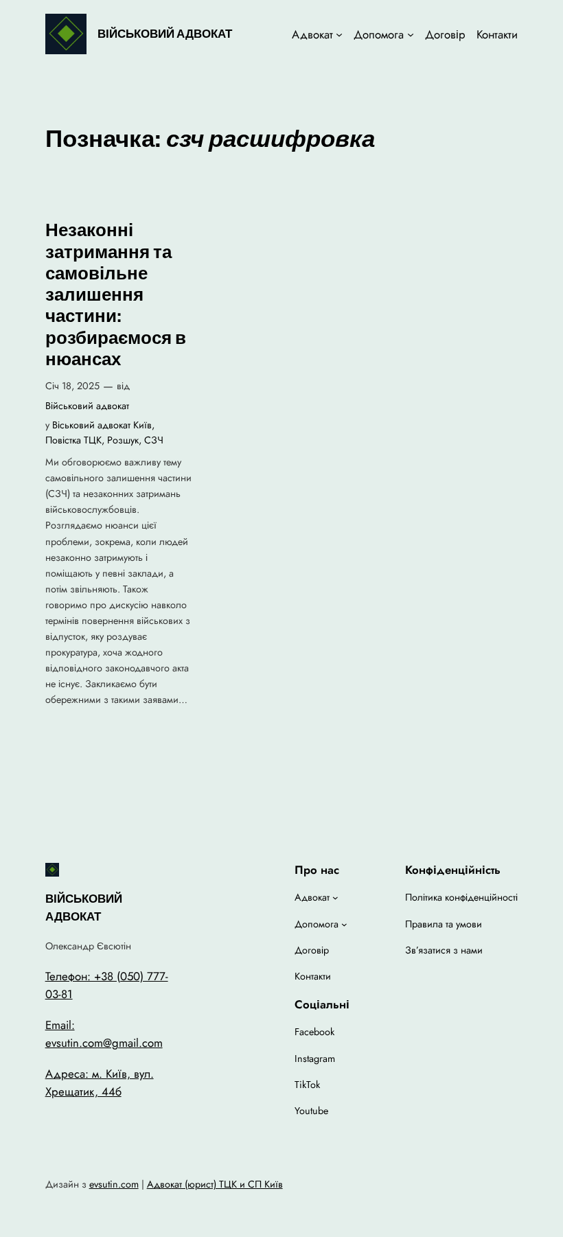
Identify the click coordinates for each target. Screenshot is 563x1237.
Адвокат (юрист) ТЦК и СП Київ (215, 1184)
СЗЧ (153, 440)
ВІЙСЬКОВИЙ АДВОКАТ (164, 34)
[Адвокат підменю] (339, 34)
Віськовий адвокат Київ (102, 425)
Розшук (123, 440)
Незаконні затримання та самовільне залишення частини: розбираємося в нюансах (115, 295)
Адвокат (312, 34)
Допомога (379, 34)
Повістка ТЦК (73, 440)
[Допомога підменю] (410, 34)
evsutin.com (114, 1184)
